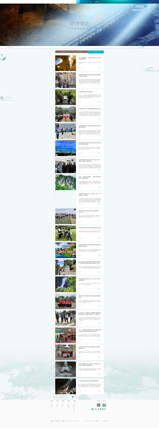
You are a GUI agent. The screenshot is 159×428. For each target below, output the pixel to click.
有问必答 (74, 404)
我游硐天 (82, 1)
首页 (69, 1)
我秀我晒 (74, 405)
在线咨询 (74, 410)
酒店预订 (68, 405)
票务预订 (68, 404)
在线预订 (86, 1)
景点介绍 (52, 405)
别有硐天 (74, 1)
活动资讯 (79, 51)
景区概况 (52, 404)
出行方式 (63, 404)
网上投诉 (74, 409)
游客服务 (90, 1)
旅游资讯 (78, 1)
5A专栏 (95, 51)
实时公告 (63, 51)
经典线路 (63, 405)
